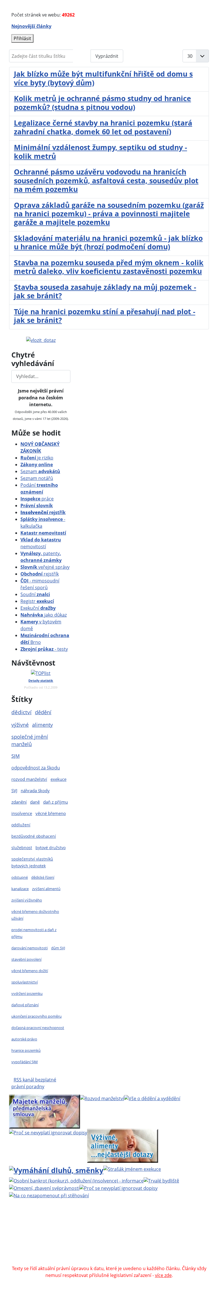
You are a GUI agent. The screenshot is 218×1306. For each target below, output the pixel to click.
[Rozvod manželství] (102, 1098)
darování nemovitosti (29, 947)
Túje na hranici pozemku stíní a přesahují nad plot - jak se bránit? (104, 316)
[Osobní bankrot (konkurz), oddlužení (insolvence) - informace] (76, 1180)
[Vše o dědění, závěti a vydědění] (152, 1098)
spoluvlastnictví (24, 982)
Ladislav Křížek (97, 1234)
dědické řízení (42, 877)
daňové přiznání (25, 1004)
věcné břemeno (50, 813)
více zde (163, 1275)
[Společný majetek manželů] (44, 1111)
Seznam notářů (36, 478)
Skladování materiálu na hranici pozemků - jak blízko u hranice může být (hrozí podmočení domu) (108, 242)
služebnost (21, 847)
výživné (20, 724)
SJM (15, 756)
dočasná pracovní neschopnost (37, 1027)
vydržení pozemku (27, 993)
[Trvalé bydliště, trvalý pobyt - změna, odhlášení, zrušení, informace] (161, 1180)
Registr (37, 601)
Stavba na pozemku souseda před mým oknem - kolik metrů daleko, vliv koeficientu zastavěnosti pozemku (109, 267)
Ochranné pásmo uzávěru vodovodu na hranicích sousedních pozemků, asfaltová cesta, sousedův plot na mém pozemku (106, 180)
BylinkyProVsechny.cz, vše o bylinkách (158, 1255)
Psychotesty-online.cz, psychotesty (89, 1261)
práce (37, 499)
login (145, 1241)
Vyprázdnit (106, 56)
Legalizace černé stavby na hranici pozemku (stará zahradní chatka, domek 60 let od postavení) (103, 127)
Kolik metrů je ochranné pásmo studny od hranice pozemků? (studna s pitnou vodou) (102, 102)
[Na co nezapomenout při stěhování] (49, 1195)
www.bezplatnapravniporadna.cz (149, 1220)
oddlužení (20, 824)
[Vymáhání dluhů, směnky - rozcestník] (56, 1169)
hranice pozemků (26, 1050)
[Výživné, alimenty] (122, 1145)
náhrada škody (35, 790)
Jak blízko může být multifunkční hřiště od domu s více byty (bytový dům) (103, 78)
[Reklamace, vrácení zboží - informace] (48, 1132)
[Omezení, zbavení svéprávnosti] (44, 1187)
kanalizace (20, 888)
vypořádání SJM (24, 1061)
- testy (44, 649)
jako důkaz (43, 615)
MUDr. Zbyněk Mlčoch (75, 1227)
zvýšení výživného (26, 900)
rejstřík (43, 512)
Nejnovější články (31, 26)
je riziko (36, 458)
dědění (43, 712)
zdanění (19, 802)
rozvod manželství (29, 779)
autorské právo (24, 1039)
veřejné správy (45, 567)
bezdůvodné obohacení (33, 836)
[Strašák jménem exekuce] (132, 1168)
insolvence (21, 813)
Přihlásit (22, 38)
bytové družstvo (50, 847)
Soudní (35, 594)
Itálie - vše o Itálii (148, 1261)
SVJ (14, 790)
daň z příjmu (55, 802)
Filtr (82, 56)
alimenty (42, 724)
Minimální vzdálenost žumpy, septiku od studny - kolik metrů (100, 151)
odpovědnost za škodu (35, 768)
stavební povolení (26, 959)
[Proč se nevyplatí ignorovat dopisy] (118, 1187)
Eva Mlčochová (144, 1227)
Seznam (40, 471)
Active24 (51, 1234)
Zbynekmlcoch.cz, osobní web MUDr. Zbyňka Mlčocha (104, 1248)
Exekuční (38, 608)
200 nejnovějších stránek (109, 1241)
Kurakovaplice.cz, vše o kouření (80, 1255)
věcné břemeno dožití (29, 970)
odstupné (19, 877)
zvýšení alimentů (46, 888)
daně (35, 802)
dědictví (21, 712)
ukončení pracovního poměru (36, 1016)
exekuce (58, 779)
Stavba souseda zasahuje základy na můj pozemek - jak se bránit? (105, 291)
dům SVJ (58, 947)
